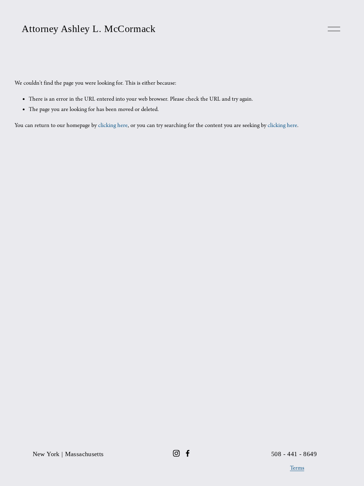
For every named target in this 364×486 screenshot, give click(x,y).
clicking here (113, 125)
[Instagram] (176, 453)
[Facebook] (187, 453)
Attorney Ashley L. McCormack (88, 28)
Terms (297, 468)
